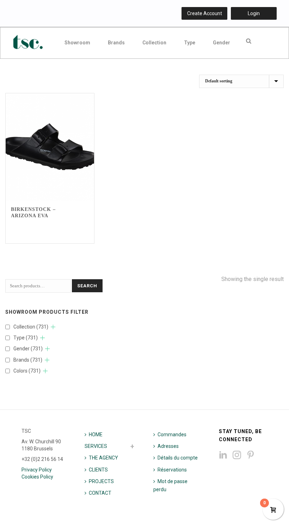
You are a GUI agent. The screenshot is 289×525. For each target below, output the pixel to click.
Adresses (168, 446)
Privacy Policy (36, 470)
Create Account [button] (204, 13)
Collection (154, 42)
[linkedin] (223, 455)
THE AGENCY (103, 458)
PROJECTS (101, 481)
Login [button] (254, 13)
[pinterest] (250, 455)
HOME (96, 434)
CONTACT (100, 493)
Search (87, 285)
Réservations (172, 470)
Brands (116, 42)
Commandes (172, 434)
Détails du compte (178, 458)
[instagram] (237, 455)
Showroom (77, 42)
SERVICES (96, 446)
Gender (221, 42)
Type (189, 42)
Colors (27, 371)
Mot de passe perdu (170, 485)
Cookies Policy (37, 477)
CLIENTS (98, 470)
